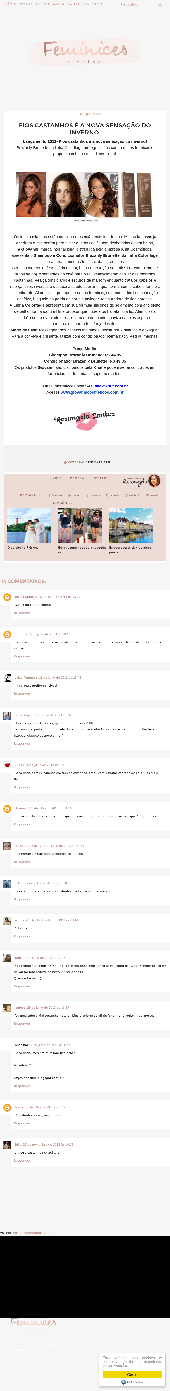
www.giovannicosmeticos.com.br (92, 392)
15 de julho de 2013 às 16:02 (54, 715)
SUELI (19, 883)
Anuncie (61, 1336)
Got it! (132, 1374)
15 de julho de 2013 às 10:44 (49, 634)
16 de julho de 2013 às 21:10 (51, 808)
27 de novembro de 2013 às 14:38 (48, 1144)
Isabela (20, 1007)
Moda (59, 4)
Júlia (18, 1144)
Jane (18, 957)
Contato (93, 4)
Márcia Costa (25, 920)
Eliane (19, 764)
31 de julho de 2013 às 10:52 (46, 1107)
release (105, 462)
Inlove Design (50, 1350)
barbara (21, 634)
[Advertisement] (85, 99)
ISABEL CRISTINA (28, 845)
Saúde (74, 4)
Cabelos (92, 462)
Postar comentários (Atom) (33, 1232)
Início (10, 4)
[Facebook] (56, 496)
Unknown (21, 808)
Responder (22, 612)
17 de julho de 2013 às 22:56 (58, 920)
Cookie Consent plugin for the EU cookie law (132, 1382)
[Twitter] (75, 496)
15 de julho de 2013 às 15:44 (60, 677)
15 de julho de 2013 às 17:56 (46, 764)
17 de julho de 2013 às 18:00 (46, 883)
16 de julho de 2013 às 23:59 (63, 845)
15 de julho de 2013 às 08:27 (59, 596)
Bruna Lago (23, 715)
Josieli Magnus (26, 596)
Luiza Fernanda (26, 677)
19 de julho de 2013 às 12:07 (44, 957)
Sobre (26, 4)
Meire (19, 1107)
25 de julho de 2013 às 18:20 (50, 1044)
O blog (27, 1336)
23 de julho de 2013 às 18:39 (48, 1007)
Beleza (43, 4)
